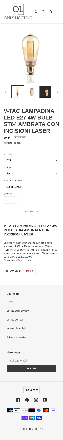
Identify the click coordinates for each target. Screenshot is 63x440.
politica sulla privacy (18, 310)
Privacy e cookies (16, 337)
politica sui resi (15, 319)
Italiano (30, 389)
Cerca (10, 302)
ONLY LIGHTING (35, 429)
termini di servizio (16, 328)
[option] (18, 92)
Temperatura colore (13, 180)
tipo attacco (9, 154)
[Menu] (57, 11)
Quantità (8, 193)
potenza (7, 167)
